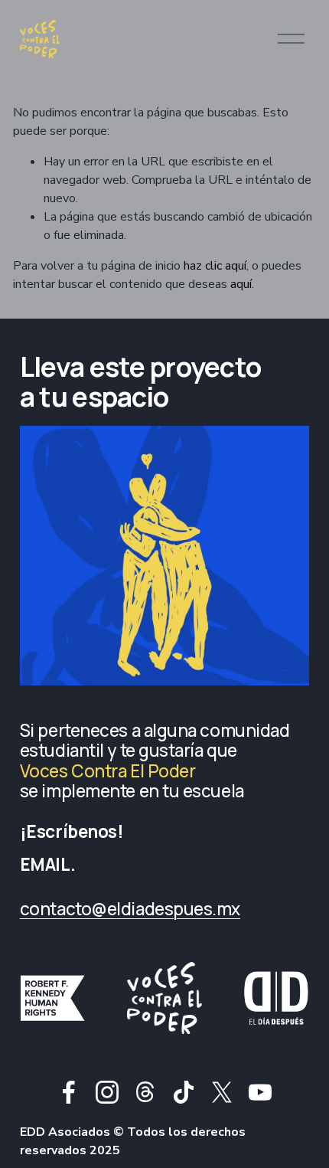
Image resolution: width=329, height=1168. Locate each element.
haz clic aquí (215, 265)
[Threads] (145, 1092)
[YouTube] (260, 1092)
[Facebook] (69, 1092)
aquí (241, 284)
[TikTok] (183, 1092)
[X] (222, 1092)
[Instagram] (107, 1092)
